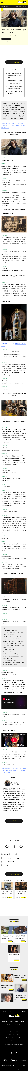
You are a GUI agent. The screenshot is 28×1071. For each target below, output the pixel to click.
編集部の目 (14, 1041)
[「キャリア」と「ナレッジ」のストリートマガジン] (22, 2)
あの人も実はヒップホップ (14, 1028)
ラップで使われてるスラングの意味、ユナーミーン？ (14, 1021)
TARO (7, 41)
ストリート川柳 (14, 1031)
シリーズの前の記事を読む (14, 62)
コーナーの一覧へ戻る (14, 874)
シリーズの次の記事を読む (14, 821)
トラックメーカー (6, 865)
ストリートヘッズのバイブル (14, 1024)
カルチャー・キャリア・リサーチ (14, 1037)
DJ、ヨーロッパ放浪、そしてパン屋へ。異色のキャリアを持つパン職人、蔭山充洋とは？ (13, 126)
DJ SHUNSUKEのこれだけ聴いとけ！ (14, 1044)
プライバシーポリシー (22, 1065)
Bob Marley (5, 854)
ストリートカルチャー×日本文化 (10, 858)
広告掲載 (3, 1065)
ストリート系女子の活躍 (8, 861)
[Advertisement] (14, 53)
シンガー (13, 854)
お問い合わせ (9, 1065)
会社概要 (14, 1065)
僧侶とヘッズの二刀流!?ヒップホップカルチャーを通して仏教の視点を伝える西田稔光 (7, 987)
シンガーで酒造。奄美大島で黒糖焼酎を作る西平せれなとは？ (15, 75)
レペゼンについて (14, 1049)
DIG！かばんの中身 (14, 1034)
